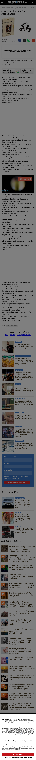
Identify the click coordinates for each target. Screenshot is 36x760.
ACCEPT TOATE (18, 754)
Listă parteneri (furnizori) (7, 750)
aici (21, 733)
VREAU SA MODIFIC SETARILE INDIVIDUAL (18, 757)
